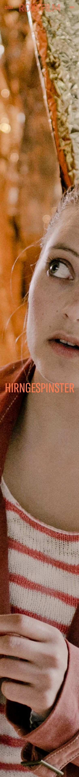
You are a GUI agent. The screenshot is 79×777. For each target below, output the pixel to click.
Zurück (9, 7)
